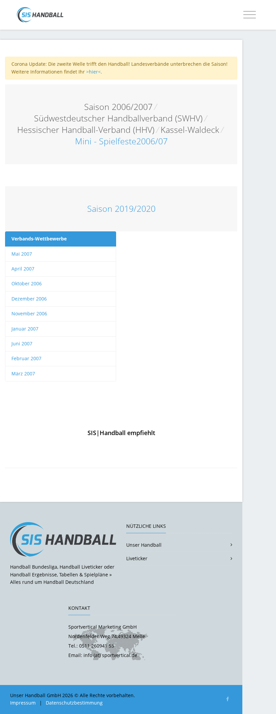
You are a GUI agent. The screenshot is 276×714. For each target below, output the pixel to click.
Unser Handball (144, 545)
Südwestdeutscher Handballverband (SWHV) (118, 118)
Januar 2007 (24, 328)
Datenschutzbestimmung (74, 702)
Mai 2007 (21, 254)
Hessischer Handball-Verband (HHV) (85, 129)
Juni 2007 (21, 343)
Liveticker (136, 558)
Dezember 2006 (29, 298)
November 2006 (29, 313)
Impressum (23, 702)
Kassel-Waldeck (190, 129)
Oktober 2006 (26, 283)
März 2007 (23, 373)
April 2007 (22, 268)
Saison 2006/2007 (118, 106)
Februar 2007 (26, 358)
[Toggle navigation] (249, 15)
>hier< (93, 71)
